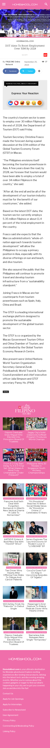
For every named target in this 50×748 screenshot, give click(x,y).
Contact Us (8, 693)
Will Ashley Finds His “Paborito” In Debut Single (13, 606)
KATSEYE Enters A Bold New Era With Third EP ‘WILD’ (14, 541)
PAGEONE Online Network (13, 63)
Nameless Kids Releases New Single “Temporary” (37, 637)
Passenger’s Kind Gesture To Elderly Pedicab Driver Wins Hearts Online (36, 607)
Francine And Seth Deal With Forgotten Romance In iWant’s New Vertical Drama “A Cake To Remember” (13, 508)
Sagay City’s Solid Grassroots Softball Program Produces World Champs (37, 436)
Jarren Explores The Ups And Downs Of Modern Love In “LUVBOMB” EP (36, 542)
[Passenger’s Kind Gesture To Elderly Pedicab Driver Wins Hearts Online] (36, 592)
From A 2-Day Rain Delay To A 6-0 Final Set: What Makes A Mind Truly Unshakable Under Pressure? (13, 469)
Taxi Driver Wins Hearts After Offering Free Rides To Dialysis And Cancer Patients (13, 575)
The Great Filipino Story (13, 632)
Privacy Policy (9, 720)
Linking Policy (9, 731)
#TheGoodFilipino (13, 567)
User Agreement (10, 715)
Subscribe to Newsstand (14, 710)
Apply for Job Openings (13, 699)
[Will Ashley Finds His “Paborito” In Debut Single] (13, 592)
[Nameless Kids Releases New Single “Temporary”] (36, 623)
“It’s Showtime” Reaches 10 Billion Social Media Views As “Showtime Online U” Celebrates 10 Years (36, 507)
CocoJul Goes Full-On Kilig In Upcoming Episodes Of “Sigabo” (36, 574)
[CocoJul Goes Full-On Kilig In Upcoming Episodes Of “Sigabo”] (36, 559)
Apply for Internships (12, 704)
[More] (39, 71)
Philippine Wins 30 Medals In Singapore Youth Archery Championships (36, 468)
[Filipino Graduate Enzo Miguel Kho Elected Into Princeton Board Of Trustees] (13, 423)
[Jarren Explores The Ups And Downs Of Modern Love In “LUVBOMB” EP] (36, 527)
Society (25, 55)
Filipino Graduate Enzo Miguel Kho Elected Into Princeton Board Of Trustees (13, 437)
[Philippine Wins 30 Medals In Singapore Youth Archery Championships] (36, 455)
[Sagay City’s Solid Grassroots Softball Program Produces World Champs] (36, 423)
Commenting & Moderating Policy (18, 726)
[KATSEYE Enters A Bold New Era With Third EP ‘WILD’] (13, 527)
